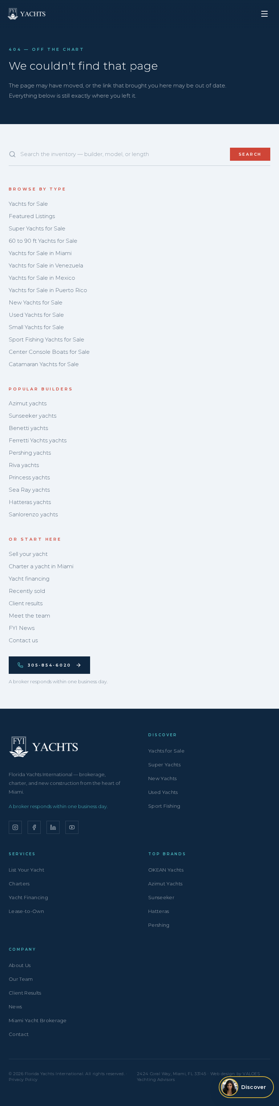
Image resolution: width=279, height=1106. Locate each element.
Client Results (25, 993)
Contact (19, 1034)
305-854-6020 (49, 665)
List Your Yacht (26, 870)
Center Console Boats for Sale (49, 351)
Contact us (23, 640)
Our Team (21, 979)
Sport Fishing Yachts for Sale (46, 339)
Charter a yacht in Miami (41, 566)
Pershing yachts (30, 452)
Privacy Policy (23, 1079)
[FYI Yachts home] (26, 14)
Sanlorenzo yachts (33, 514)
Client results (26, 603)
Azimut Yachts (165, 883)
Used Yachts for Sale (36, 314)
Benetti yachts (28, 428)
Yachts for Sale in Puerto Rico (48, 290)
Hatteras (158, 911)
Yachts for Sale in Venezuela (46, 265)
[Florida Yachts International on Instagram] (15, 827)
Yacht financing (29, 578)
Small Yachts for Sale (36, 327)
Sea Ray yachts (29, 489)
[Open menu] (264, 14)
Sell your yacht (28, 553)
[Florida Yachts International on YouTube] (71, 827)
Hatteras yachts (30, 502)
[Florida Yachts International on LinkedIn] (53, 827)
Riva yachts (24, 465)
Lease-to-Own (26, 911)
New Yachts (162, 778)
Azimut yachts (27, 403)
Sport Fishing (164, 806)
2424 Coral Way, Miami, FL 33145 (171, 1073)
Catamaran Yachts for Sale (44, 364)
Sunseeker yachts (32, 415)
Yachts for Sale (28, 203)
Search (250, 154)
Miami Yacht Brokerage (38, 1020)
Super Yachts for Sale (37, 228)
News (15, 1006)
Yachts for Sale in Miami (40, 253)
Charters (19, 883)
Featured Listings (32, 216)
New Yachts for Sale (35, 302)
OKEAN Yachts (165, 870)
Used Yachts (163, 792)
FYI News (22, 627)
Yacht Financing (28, 897)
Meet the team (29, 615)
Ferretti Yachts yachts (37, 440)
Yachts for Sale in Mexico (42, 277)
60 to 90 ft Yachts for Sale (43, 240)
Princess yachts (29, 477)
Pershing (159, 925)
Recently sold (27, 590)
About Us (20, 965)
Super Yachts (164, 764)
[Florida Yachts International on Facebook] (34, 827)
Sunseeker (161, 897)
